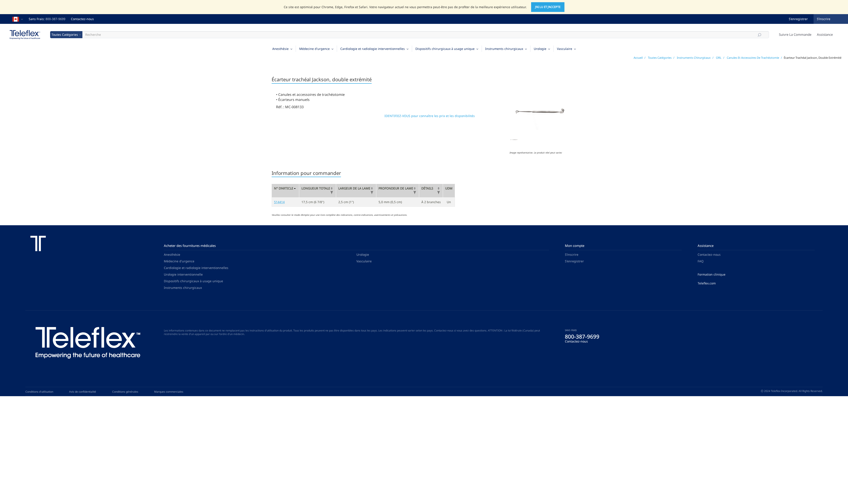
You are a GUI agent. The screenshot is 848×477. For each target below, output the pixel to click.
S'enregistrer (798, 19)
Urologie (540, 49)
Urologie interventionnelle (183, 274)
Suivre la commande (795, 34)
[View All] (331, 193)
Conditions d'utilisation (39, 392)
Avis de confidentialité (82, 392)
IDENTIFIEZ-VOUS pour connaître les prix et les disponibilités (429, 116)
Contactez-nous (82, 19)
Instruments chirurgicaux (504, 49)
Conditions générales (125, 392)
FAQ (701, 261)
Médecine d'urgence (314, 49)
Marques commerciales (168, 392)
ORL (718, 58)
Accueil (638, 58)
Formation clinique (711, 274)
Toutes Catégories (660, 58)
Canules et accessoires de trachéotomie (753, 58)
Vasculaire (564, 49)
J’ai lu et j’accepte (547, 7)
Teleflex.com (707, 283)
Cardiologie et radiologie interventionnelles (372, 49)
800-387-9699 (55, 19)
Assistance (825, 34)
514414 (279, 202)
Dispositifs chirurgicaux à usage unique (445, 49)
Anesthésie (280, 49)
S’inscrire (823, 19)
